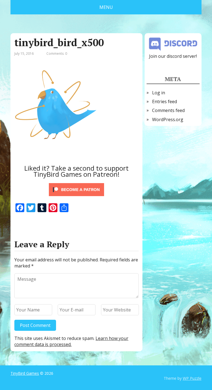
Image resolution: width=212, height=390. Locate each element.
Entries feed (164, 101)
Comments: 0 (56, 53)
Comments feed (168, 110)
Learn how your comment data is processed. (71, 341)
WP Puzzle (192, 378)
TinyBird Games (24, 373)
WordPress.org (167, 119)
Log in (158, 93)
